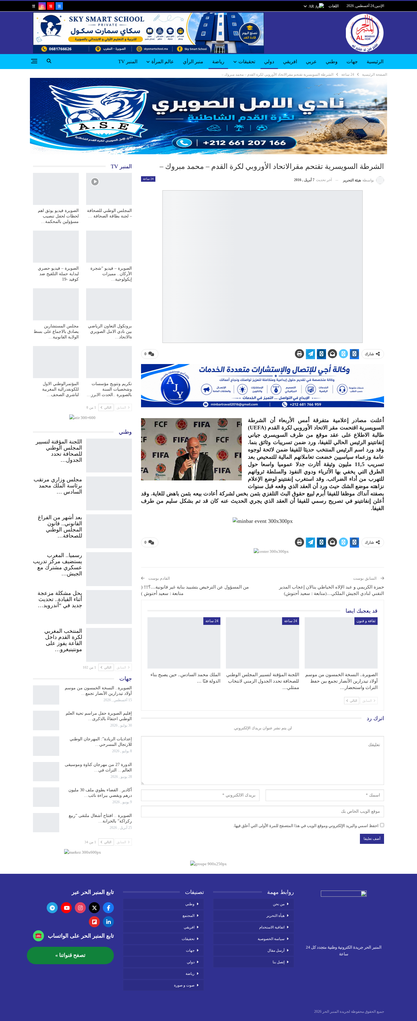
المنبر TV (127, 61)
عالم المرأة (162, 61)
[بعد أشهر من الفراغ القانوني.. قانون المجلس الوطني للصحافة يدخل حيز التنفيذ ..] (109, 529)
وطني (332, 61)
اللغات (333, 6)
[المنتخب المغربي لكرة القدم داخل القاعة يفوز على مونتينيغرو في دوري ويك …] (109, 643)
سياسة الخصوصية (271, 939)
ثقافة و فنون (366, 621)
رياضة (218, 61)
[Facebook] (108, 907)
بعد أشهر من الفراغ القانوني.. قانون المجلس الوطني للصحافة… (60, 526)
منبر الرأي (193, 61)
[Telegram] (52, 907)
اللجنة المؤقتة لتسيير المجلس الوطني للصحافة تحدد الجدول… (59, 451)
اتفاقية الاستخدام (272, 927)
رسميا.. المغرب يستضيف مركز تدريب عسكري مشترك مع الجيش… (57, 564)
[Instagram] (80, 907)
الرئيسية (375, 61)
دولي (269, 61)
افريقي (290, 61)
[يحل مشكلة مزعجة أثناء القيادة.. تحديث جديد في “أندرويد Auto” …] (109, 605)
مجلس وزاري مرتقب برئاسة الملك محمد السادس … (58, 485)
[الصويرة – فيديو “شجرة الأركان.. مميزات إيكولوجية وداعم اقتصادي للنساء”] (109, 247)
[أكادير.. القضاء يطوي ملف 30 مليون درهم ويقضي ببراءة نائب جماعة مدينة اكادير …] (46, 797)
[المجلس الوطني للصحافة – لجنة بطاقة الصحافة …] (109, 189)
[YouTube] (66, 907)
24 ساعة (148, 178)
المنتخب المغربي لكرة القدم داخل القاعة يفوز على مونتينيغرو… (63, 640)
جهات (352, 61)
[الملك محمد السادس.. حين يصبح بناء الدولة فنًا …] (183, 643)
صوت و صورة (184, 985)
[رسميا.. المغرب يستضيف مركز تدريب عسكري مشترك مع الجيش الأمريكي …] (109, 567)
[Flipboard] (94, 921)
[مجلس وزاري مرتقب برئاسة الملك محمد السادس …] (109, 492)
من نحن (279, 904)
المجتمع (188, 915)
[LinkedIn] (108, 921)
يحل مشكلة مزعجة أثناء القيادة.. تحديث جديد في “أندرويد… (60, 599)
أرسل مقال (276, 950)
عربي (311, 61)
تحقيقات (246, 61)
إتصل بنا (279, 962)
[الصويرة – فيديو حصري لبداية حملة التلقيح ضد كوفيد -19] (56, 247)
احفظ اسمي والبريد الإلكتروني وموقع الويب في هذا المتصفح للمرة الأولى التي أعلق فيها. (306, 825)
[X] (94, 907)
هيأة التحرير (276, 915)
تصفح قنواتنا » (70, 955)
